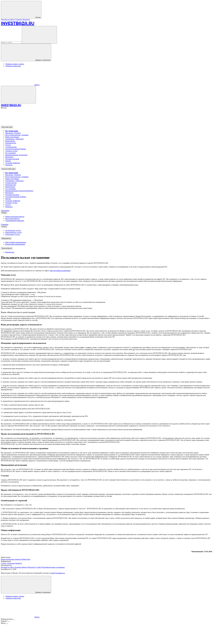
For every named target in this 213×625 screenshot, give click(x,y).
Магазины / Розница (13, 133)
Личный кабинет (20, 567)
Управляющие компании (14, 220)
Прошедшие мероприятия (15, 244)
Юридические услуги (13, 232)
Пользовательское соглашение (53, 567)
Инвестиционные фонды (14, 217)
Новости (18, 563)
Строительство (11, 147)
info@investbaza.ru (58, 573)
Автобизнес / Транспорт (14, 139)
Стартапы (4, 224)
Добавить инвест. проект (14, 64)
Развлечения (10, 141)
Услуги (8, 145)
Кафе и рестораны (12, 137)
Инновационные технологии (16, 155)
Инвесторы (26, 559)
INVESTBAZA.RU (17, 23)
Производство (10, 143)
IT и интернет (10, 153)
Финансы (9, 165)
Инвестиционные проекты (11, 559)
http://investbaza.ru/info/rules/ (60, 271)
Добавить (42, 592)
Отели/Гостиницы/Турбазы (15, 149)
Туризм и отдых (11, 151)
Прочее (8, 161)
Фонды (4, 213)
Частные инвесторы (8, 169)
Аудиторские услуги (13, 230)
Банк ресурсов (7, 248)
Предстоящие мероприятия (15, 242)
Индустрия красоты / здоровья (16, 135)
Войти (36, 85)
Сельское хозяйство (12, 163)
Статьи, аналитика (8, 563)
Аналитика (5, 210)
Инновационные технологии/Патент (19, 191)
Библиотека (9, 252)
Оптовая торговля (12, 159)
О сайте (38, 567)
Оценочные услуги (12, 234)
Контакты (26, 19)
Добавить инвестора (13, 66)
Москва (37, 17)
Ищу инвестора (7, 127)
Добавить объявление (42, 60)
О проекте (18, 19)
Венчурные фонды (12, 218)
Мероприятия (6, 238)
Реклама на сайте (7, 19)
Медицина (9, 157)
